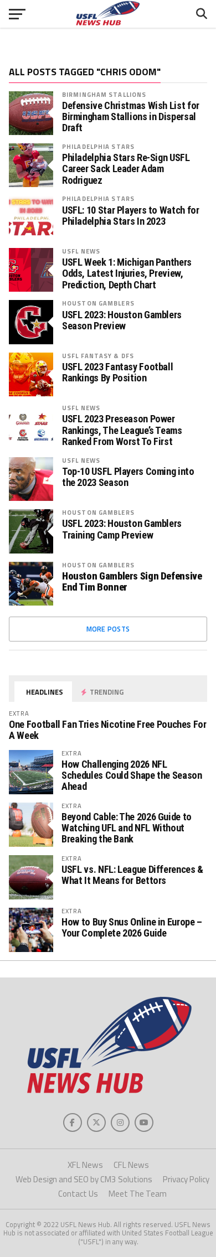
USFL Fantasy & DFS (98, 355)
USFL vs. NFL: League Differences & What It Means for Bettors (132, 874)
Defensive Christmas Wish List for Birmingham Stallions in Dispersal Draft (130, 116)
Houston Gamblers (98, 303)
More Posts (108, 628)
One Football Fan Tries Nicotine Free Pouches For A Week (107, 729)
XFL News (85, 1164)
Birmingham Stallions (104, 94)
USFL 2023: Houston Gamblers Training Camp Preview (122, 529)
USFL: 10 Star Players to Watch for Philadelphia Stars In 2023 (130, 216)
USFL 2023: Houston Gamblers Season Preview (122, 320)
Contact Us (78, 1193)
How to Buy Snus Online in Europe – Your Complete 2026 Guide (131, 927)
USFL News (81, 251)
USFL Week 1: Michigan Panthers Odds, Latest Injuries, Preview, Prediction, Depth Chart (127, 273)
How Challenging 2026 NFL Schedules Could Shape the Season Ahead (131, 775)
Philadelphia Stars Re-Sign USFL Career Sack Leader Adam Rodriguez (126, 168)
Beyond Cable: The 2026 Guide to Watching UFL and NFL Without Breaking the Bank (126, 828)
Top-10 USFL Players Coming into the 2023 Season (128, 477)
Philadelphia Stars (98, 146)
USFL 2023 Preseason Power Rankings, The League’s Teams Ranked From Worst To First (122, 430)
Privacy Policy (186, 1179)
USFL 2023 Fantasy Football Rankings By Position (117, 372)
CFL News (131, 1164)
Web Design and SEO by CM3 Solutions (84, 1179)
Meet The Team (138, 1193)
